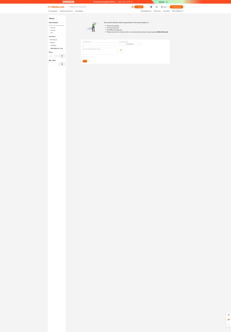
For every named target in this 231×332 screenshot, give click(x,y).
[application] (121, 50)
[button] (132, 7)
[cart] (157, 7)
